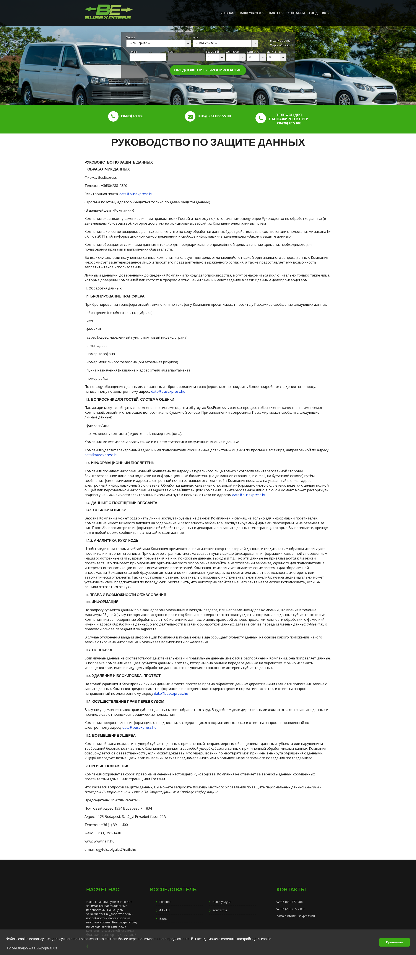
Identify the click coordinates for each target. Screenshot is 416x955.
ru (324, 13)
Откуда (130, 37)
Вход (313, 13)
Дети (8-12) (274, 51)
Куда (195, 37)
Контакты (296, 13)
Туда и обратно (280, 45)
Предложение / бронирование (208, 70)
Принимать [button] (394, 942)
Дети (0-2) (232, 51)
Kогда (133, 51)
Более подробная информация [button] (32, 948)
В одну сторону (280, 40)
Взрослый (212, 51)
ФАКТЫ (274, 13)
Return (172, 51)
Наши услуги (250, 13)
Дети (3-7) (253, 51)
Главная (226, 13)
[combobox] (159, 43)
